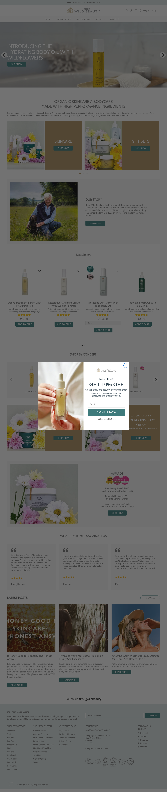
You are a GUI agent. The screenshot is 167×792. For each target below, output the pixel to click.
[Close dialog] (126, 365)
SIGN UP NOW (106, 412)
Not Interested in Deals (106, 419)
